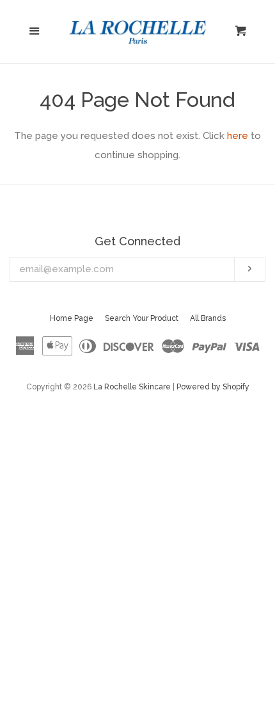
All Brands (208, 318)
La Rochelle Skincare (132, 386)
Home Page (71, 318)
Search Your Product (141, 318)
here (237, 136)
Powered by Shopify (213, 386)
